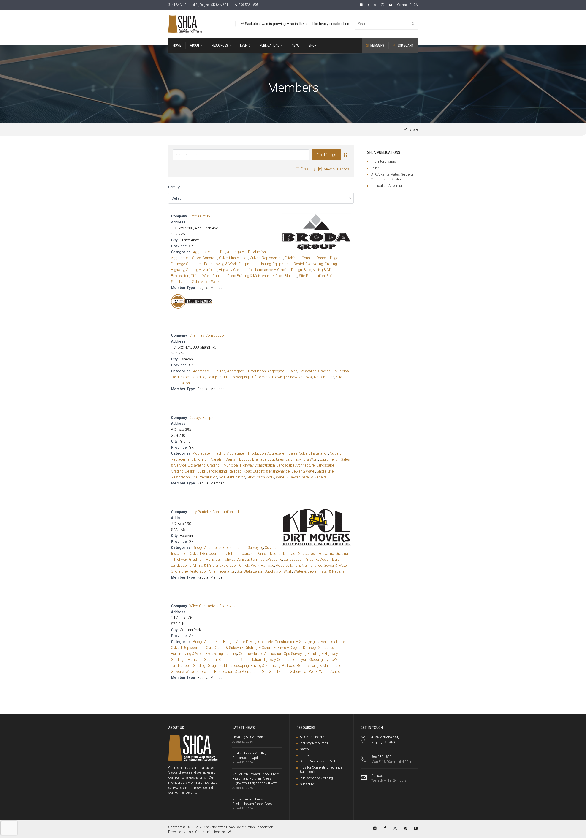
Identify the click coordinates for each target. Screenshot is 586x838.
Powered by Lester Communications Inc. (197, 832)
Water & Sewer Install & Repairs (301, 477)
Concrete (210, 258)
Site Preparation (312, 276)
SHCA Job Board (312, 737)
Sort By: (174, 187)
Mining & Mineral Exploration (215, 565)
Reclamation (324, 377)
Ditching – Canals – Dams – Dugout (313, 258)
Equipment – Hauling (255, 264)
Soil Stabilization (232, 477)
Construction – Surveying (243, 547)
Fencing (231, 653)
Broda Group (199, 216)
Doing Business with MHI (318, 761)
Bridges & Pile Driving (240, 642)
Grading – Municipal (201, 270)
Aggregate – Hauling (209, 252)
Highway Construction (236, 270)
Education (307, 755)
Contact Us (379, 776)
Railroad (219, 276)
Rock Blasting (286, 276)
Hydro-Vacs (333, 659)
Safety (304, 749)
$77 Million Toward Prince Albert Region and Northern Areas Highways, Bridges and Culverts (255, 778)
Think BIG (378, 168)
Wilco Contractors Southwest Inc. (216, 606)
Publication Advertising (388, 186)
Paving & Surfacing (265, 665)
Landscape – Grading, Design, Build (283, 270)
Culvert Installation (233, 258)
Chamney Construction (207, 335)
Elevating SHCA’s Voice (248, 737)
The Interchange (383, 161)
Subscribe (307, 784)
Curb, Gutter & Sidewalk (224, 648)
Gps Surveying (295, 653)
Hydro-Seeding (270, 559)
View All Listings (336, 169)
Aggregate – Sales (186, 258)
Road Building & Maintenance (250, 276)
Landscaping (238, 377)
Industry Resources (314, 743)
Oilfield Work (201, 276)
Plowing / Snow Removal (292, 377)
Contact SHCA (407, 5)
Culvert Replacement (266, 258)
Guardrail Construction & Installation (232, 659)
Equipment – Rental (288, 264)
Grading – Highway (323, 653)
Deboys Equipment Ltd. (207, 417)
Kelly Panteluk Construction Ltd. (214, 512)
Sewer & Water (303, 471)
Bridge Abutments (207, 547)
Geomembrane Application (260, 653)
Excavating (314, 264)
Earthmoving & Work (220, 264)
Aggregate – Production (246, 252)
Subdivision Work (206, 282)
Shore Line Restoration (189, 571)
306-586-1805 (248, 5)
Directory (308, 169)
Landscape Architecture (296, 465)
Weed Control (330, 671)
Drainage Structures (187, 264)
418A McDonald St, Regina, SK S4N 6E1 (199, 5)
